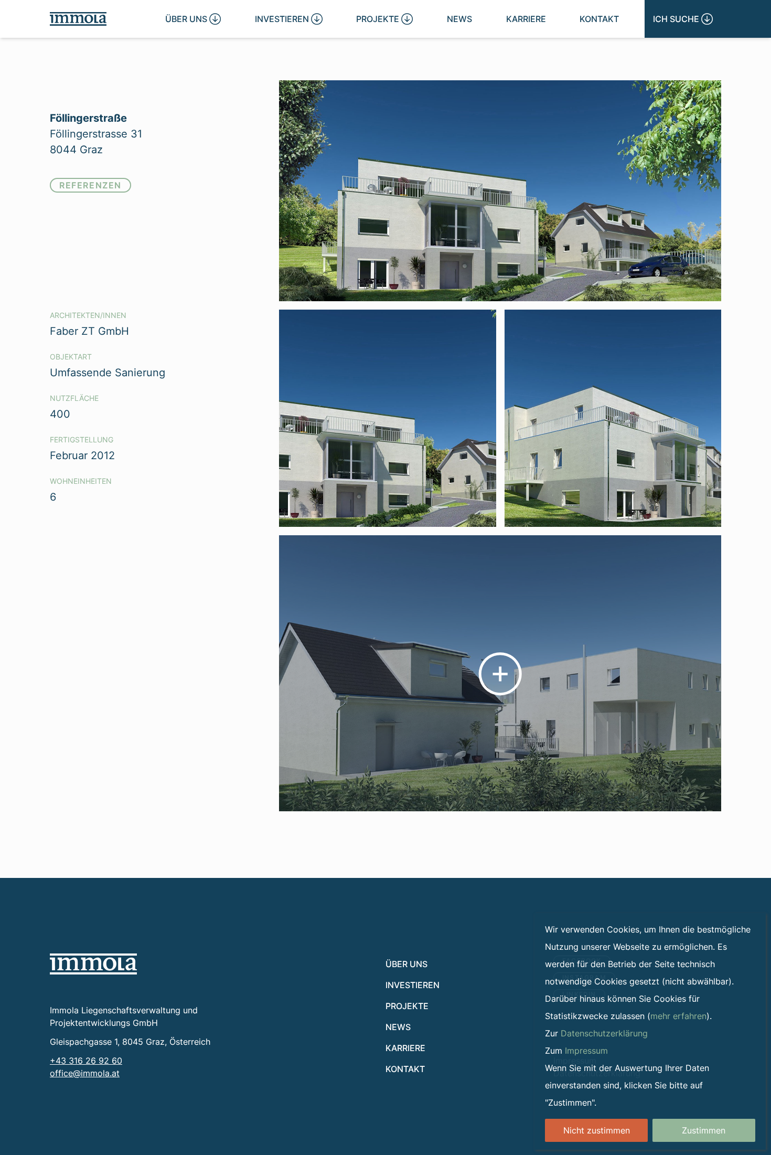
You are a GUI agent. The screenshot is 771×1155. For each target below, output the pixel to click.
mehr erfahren (678, 1016)
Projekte (407, 1006)
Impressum (586, 1050)
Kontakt (599, 19)
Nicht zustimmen (596, 1130)
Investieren (412, 985)
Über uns (406, 964)
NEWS (459, 19)
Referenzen (90, 185)
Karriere (526, 19)
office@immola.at (85, 1073)
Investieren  (289, 19)
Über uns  (193, 19)
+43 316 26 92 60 (86, 1060)
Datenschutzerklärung (604, 1033)
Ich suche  (683, 19)
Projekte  (384, 19)
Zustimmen (703, 1130)
